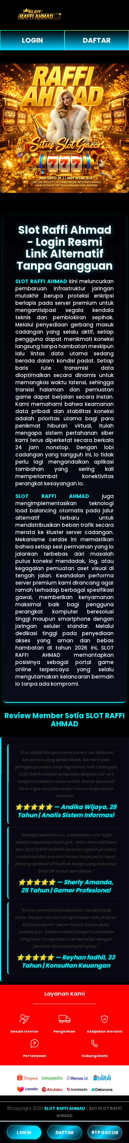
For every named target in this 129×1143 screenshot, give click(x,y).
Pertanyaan (34, 1055)
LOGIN (32, 40)
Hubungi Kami (95, 1055)
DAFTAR (97, 40)
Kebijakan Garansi (104, 1031)
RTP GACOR (105, 1132)
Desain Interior (24, 1031)
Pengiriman (64, 1031)
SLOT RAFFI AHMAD (41, 281)
